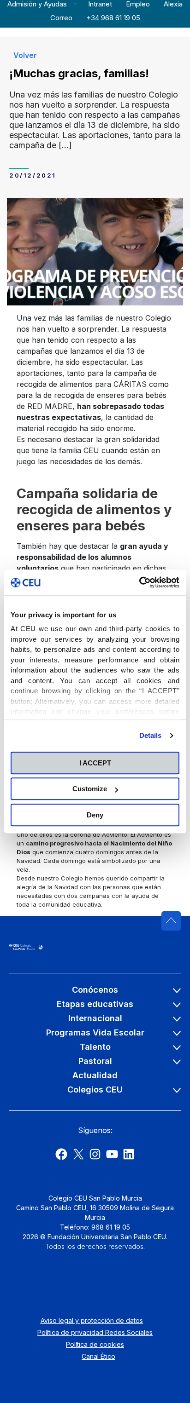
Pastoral (95, 1061)
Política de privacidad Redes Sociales (95, 1332)
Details (150, 735)
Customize (89, 789)
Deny (95, 815)
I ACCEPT (95, 763)
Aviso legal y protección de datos (92, 1320)
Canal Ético (98, 1356)
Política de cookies (95, 1344)
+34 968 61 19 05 (113, 17)
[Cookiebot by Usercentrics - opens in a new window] (139, 582)
